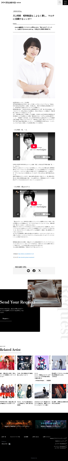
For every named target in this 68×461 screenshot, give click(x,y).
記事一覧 (4, 436)
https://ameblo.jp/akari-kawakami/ (26, 257)
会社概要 (26, 436)
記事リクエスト (46, 436)
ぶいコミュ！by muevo (59, 446)
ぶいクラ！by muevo (60, 443)
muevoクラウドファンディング (57, 438)
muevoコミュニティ (60, 441)
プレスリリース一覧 (15, 436)
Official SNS (4, 444)
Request (5, 318)
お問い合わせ (35, 436)
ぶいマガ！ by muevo (60, 448)
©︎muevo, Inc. (34, 458)
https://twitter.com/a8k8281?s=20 (26, 254)
